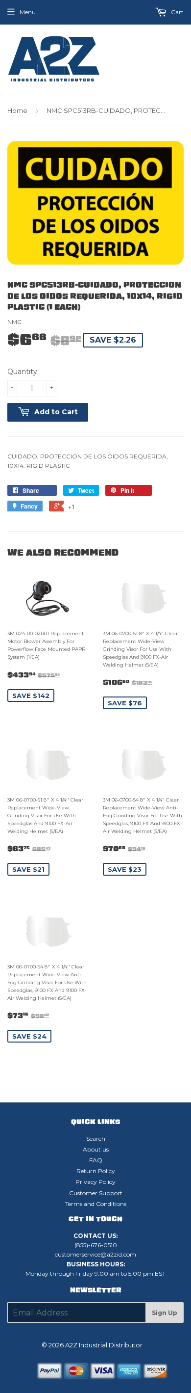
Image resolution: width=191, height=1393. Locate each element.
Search (95, 1138)
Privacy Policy (95, 1181)
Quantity (22, 371)
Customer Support (95, 1193)
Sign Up (164, 1312)
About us (96, 1149)
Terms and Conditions (95, 1203)
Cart (176, 12)
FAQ (95, 1160)
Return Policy (95, 1171)
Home (17, 110)
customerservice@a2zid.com (95, 1254)
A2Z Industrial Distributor (104, 1345)
